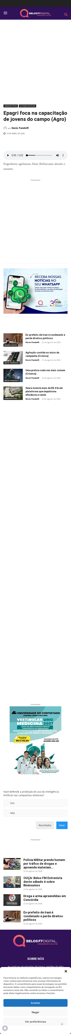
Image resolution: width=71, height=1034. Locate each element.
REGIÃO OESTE (10, 345)
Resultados (45, 825)
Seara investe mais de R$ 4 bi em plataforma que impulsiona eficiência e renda (44, 391)
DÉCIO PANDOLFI (11, 363)
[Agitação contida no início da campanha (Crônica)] (13, 357)
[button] (66, 971)
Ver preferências (35, 1021)
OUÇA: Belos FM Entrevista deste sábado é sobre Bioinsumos (42, 881)
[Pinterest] (33, 142)
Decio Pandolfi (20, 128)
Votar (62, 825)
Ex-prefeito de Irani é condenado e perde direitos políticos (43, 916)
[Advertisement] (35, 63)
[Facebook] (17, 142)
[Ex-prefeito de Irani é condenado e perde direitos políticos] (13, 340)
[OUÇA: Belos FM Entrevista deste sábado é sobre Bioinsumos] (12, 882)
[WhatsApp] (41, 142)
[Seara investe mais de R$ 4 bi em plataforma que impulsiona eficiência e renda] (13, 393)
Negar (35, 1012)
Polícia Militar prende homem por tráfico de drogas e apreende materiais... (44, 863)
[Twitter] (25, 142)
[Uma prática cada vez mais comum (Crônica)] (13, 375)
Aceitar (35, 1003)
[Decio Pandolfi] (5, 128)
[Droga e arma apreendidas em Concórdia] (12, 900)
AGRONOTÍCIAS (10, 106)
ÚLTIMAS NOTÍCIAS (27, 106)
